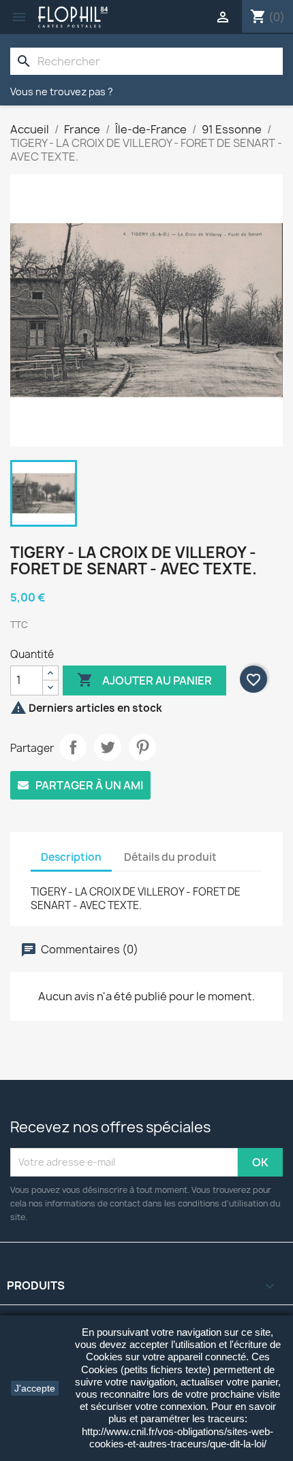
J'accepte (34, 1388)
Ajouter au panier (144, 680)
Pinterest (142, 747)
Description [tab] (71, 857)
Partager (73, 747)
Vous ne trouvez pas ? (61, 91)
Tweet (107, 747)
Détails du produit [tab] (170, 857)
